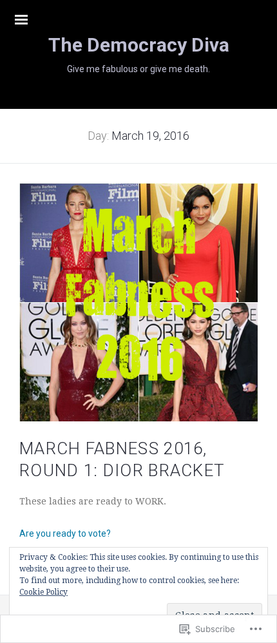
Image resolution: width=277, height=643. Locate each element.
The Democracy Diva (138, 45)
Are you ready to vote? (65, 533)
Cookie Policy (43, 592)
